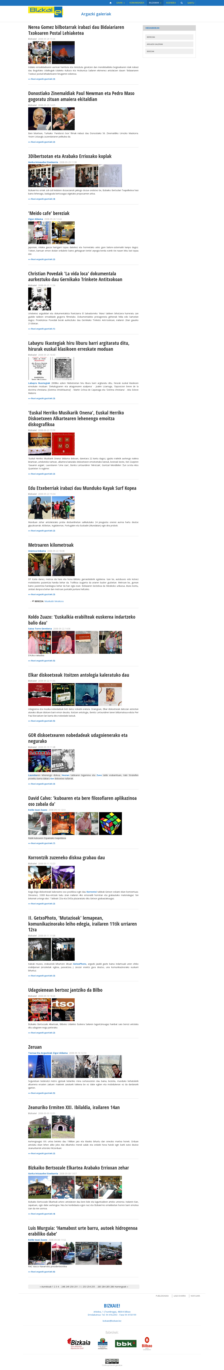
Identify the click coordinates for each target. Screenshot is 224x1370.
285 (108, 1286)
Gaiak (119, 3)
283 (99, 1286)
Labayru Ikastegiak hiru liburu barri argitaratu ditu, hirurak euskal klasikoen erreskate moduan (79, 346)
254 (89, 1286)
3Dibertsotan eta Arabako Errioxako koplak (70, 156)
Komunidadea (137, 3)
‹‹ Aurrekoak (46, 1286)
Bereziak (151, 37)
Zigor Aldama (35, 219)
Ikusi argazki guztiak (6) (43, 1271)
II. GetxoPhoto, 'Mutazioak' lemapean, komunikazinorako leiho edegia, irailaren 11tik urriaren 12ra (82, 923)
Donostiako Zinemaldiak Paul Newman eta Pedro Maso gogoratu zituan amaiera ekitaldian (81, 96)
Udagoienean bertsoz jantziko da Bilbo (65, 990)
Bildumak (154, 3)
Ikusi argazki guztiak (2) (43, 142)
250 (72, 1286)
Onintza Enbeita (37, 550)
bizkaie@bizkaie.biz (112, 1320)
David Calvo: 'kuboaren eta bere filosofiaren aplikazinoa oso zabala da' (82, 801)
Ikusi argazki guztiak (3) (43, 79)
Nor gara (195, 1296)
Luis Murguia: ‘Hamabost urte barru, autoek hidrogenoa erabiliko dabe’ (82, 1231)
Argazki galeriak (96, 13)
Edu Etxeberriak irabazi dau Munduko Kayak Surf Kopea (82, 488)
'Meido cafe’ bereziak (48, 213)
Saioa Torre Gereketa (40, 628)
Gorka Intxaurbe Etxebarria (43, 162)
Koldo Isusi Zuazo (37, 809)
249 (67, 1286)
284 (103, 1286)
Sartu (190, 3)
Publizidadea (162, 1296)
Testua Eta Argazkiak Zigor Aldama (48, 1052)
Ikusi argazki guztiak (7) (43, 843)
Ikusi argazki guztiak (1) (43, 328)
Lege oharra (180, 1296)
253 (84, 1286)
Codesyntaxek (108, 1365)
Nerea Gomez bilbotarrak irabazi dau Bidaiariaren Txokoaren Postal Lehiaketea (76, 30)
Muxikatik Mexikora (54, 601)
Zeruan (35, 1047)
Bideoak (150, 51)
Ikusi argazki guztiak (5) (43, 660)
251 (76, 1286)
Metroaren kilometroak (51, 545)
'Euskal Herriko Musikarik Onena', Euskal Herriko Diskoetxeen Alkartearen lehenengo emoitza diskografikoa (76, 418)
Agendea (171, 3)
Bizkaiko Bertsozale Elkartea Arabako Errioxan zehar (78, 1167)
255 (93, 1286)
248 (63, 1286)
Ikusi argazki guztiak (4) (43, 199)
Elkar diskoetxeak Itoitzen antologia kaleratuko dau (78, 675)
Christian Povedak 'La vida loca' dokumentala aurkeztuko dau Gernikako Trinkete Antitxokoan (75, 276)
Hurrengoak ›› (121, 1286)
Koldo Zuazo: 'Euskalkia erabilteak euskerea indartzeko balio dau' (81, 619)
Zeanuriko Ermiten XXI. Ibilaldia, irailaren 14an (74, 1107)
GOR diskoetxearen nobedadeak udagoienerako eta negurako (78, 738)
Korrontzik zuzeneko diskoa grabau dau (66, 857)
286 (112, 1286)
